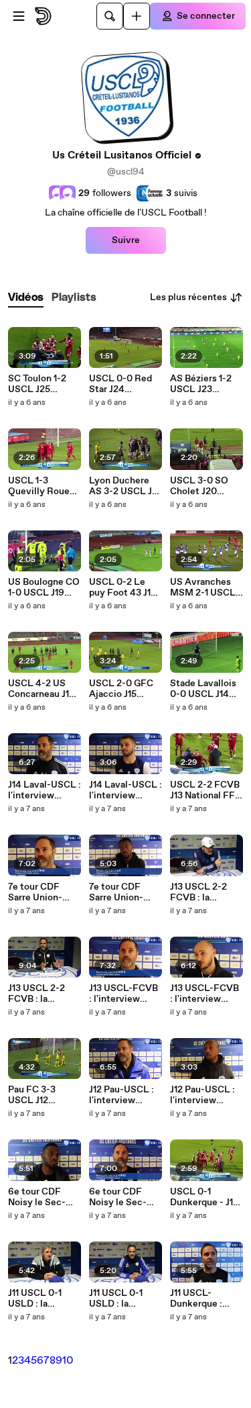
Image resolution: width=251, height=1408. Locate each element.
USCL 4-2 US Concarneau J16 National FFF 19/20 (41, 689)
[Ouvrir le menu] (18, 16)
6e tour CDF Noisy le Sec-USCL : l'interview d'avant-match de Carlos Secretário (121, 1197)
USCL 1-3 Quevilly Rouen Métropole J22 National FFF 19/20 (41, 486)
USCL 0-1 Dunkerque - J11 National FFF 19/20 (203, 1197)
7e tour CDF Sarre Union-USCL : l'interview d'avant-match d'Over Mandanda (121, 892)
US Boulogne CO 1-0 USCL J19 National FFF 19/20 (44, 587)
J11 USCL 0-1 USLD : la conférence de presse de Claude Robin (39, 1298)
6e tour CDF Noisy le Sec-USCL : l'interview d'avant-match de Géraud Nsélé (43, 1197)
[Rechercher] (109, 16)
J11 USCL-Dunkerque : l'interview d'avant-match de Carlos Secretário (202, 1298)
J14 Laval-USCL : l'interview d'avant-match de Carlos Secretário (44, 790)
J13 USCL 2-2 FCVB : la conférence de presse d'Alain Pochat (201, 892)
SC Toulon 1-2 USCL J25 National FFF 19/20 (37, 384)
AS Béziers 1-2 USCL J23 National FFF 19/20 (201, 384)
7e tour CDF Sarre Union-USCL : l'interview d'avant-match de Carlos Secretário (40, 892)
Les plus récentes (188, 297)
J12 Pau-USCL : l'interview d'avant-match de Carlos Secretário (121, 1095)
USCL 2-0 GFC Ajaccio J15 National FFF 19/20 (121, 689)
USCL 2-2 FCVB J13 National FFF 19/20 (205, 790)
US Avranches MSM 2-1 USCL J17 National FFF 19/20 (205, 587)
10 (68, 1361)
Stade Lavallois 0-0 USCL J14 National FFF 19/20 (203, 689)
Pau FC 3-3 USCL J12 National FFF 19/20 (36, 1095)
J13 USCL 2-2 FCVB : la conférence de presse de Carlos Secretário (43, 993)
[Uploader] (136, 16)
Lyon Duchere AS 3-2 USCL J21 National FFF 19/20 (125, 486)
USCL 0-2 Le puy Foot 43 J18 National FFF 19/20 (122, 587)
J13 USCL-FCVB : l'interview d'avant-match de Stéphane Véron (204, 993)
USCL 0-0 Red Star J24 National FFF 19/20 (120, 384)
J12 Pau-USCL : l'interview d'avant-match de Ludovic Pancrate (202, 1095)
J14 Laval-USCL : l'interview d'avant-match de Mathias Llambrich (125, 790)
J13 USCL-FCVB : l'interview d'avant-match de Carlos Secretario (123, 993)
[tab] (26, 297)
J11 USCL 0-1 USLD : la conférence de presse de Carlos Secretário (124, 1298)
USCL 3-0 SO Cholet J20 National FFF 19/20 (199, 486)
